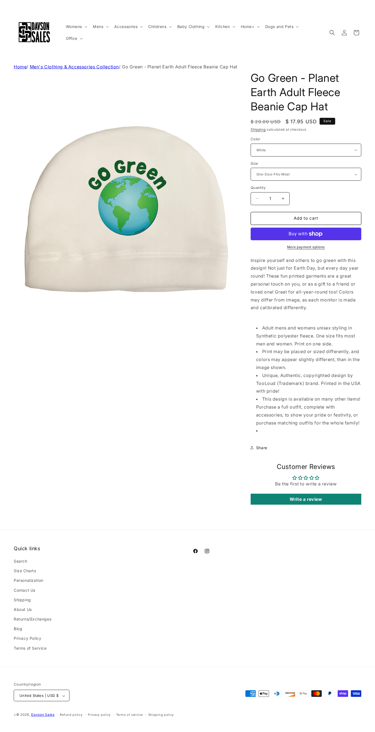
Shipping (258, 129)
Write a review (306, 499)
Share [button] (261, 447)
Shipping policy (161, 715)
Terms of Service (30, 648)
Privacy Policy (27, 638)
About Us (23, 609)
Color (256, 139)
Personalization (28, 580)
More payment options (306, 247)
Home (20, 66)
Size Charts (25, 570)
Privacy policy (99, 715)
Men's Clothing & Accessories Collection (74, 66)
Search (20, 561)
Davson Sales (42, 715)
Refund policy (71, 715)
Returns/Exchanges (32, 619)
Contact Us (24, 590)
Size (254, 163)
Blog (18, 629)
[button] (76, 26)
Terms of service (129, 715)
